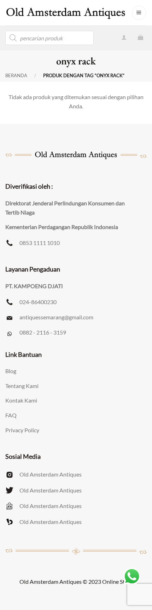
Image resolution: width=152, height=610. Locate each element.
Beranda (16, 75)
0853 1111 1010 (39, 242)
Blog (10, 370)
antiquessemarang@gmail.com (56, 317)
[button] (139, 13)
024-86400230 (38, 301)
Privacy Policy (22, 430)
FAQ (11, 415)
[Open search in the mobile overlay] (49, 38)
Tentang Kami (22, 385)
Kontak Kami (21, 400)
